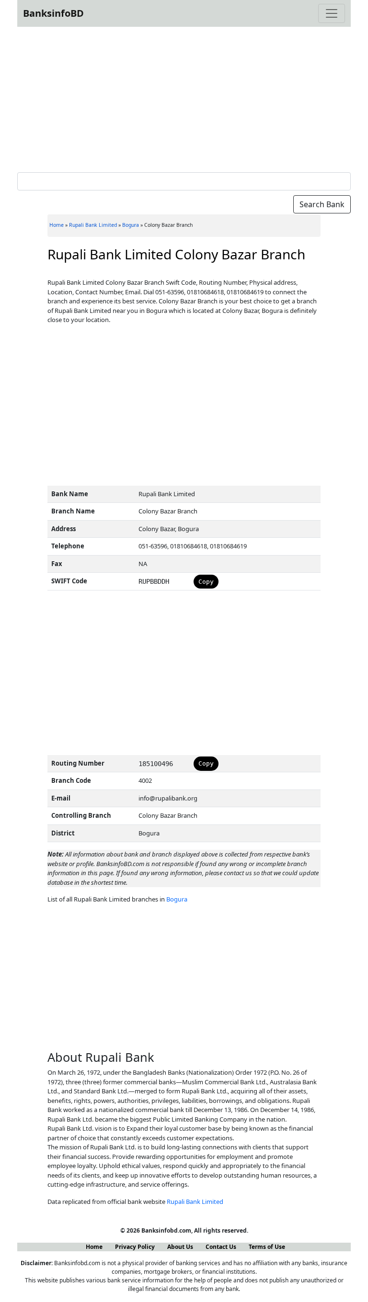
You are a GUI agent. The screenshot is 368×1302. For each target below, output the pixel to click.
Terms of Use (267, 1247)
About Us (180, 1247)
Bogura (130, 225)
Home (56, 225)
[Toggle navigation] (331, 13)
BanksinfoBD (53, 13)
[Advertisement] (184, 98)
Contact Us (221, 1247)
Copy (206, 581)
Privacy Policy (135, 1247)
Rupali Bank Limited (93, 225)
